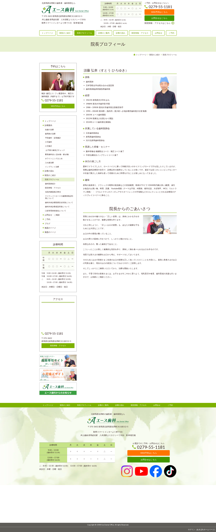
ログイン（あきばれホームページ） (202, 529)
